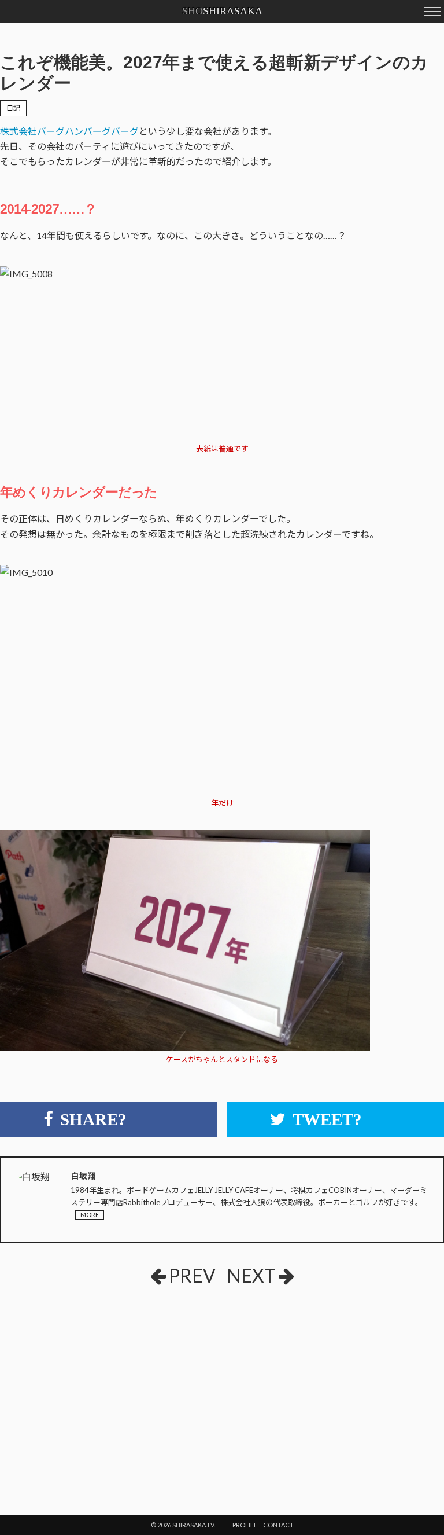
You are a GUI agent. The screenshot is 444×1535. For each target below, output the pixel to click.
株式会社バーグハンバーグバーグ (69, 131)
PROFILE (244, 1525)
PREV (192, 1275)
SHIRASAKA (222, 11)
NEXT (251, 1275)
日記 (13, 108)
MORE (89, 1214)
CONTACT (278, 1525)
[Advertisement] (129, 1381)
